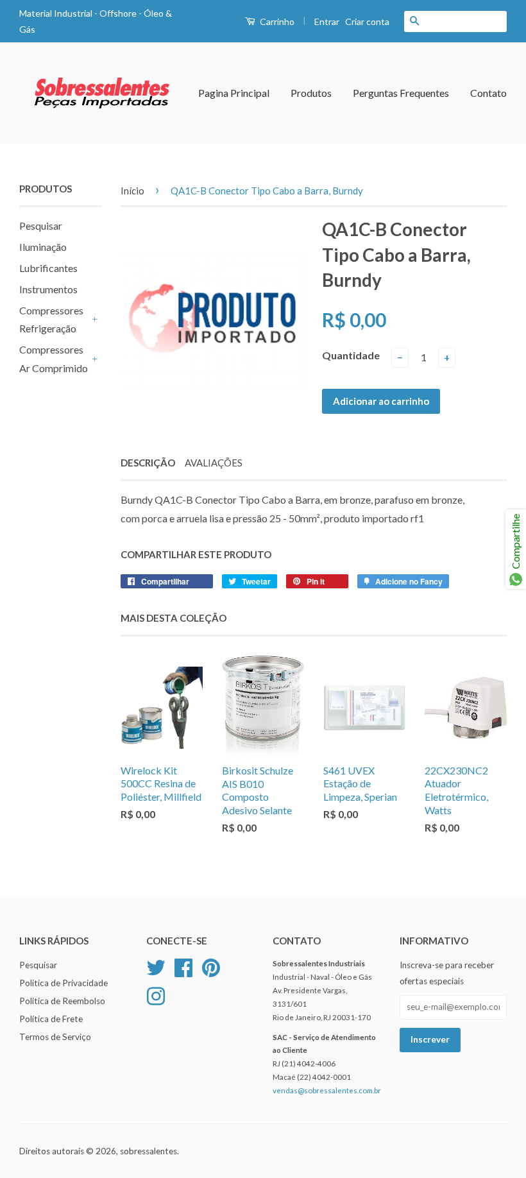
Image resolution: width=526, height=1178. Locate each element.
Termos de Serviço (55, 1037)
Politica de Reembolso (62, 1001)
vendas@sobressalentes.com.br (327, 1090)
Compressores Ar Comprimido (53, 358)
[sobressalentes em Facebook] (183, 966)
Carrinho (276, 21)
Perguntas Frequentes (401, 93)
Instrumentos (48, 289)
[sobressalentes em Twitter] (155, 966)
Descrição (148, 462)
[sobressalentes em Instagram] (155, 995)
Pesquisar (40, 225)
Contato (488, 93)
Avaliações (213, 462)
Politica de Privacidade (63, 983)
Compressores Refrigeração (51, 319)
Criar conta (367, 21)
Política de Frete (51, 1019)
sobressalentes (148, 1151)
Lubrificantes (48, 268)
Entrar (326, 21)
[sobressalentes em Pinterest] (211, 966)
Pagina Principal (233, 93)
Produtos (311, 93)
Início (132, 190)
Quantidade (351, 355)
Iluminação (43, 247)
